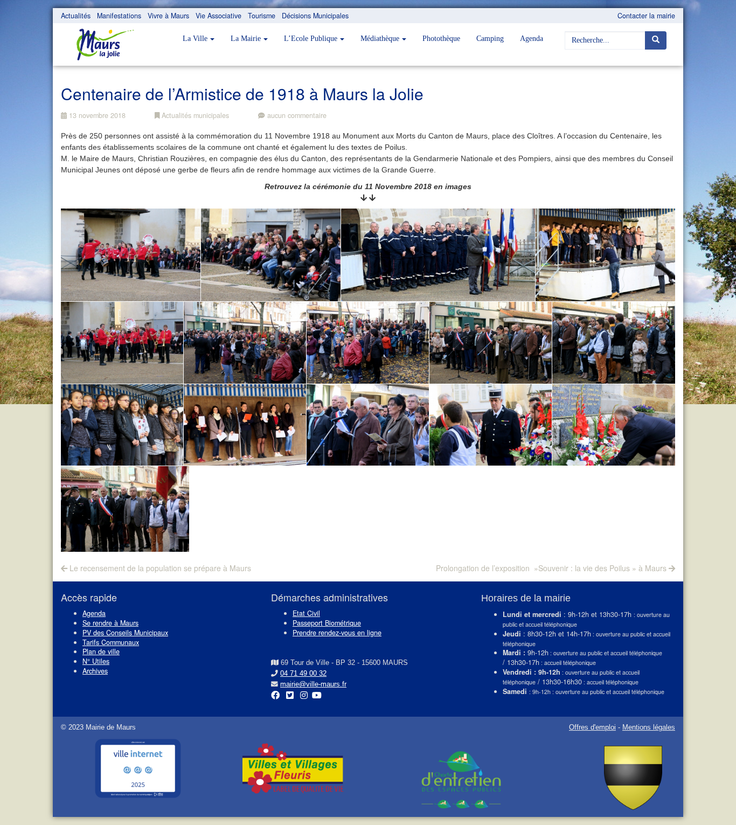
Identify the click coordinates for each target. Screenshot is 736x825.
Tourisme (261, 15)
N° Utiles (95, 661)
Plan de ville (101, 651)
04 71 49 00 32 (303, 673)
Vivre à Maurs (168, 15)
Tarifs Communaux (110, 642)
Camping (490, 38)
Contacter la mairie (646, 15)
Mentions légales (648, 727)
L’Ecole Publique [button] (310, 38)
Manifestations (119, 15)
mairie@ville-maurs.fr (313, 684)
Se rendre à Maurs (110, 623)
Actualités (76, 15)
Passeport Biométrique (327, 623)
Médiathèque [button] (379, 38)
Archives (95, 671)
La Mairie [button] (246, 38)
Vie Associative (218, 15)
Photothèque (441, 38)
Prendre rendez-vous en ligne (337, 632)
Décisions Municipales (315, 15)
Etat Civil (306, 613)
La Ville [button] (195, 38)
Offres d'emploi (592, 727)
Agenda (531, 38)
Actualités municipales (194, 115)
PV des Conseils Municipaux (125, 632)
